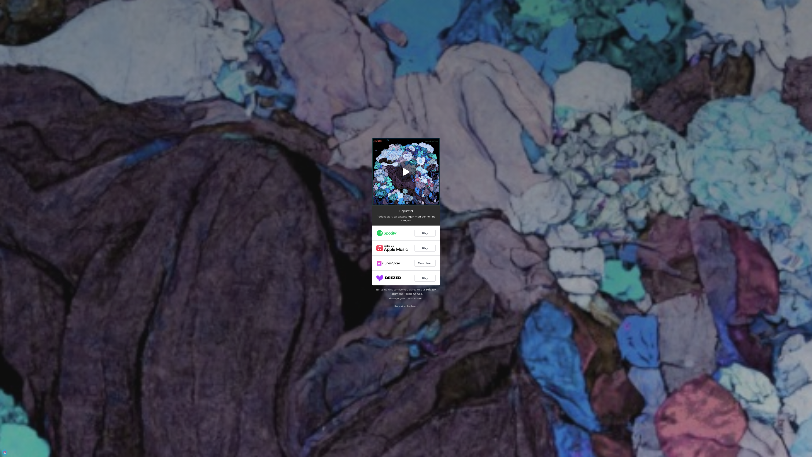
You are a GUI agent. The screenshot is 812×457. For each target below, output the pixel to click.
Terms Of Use (413, 293)
